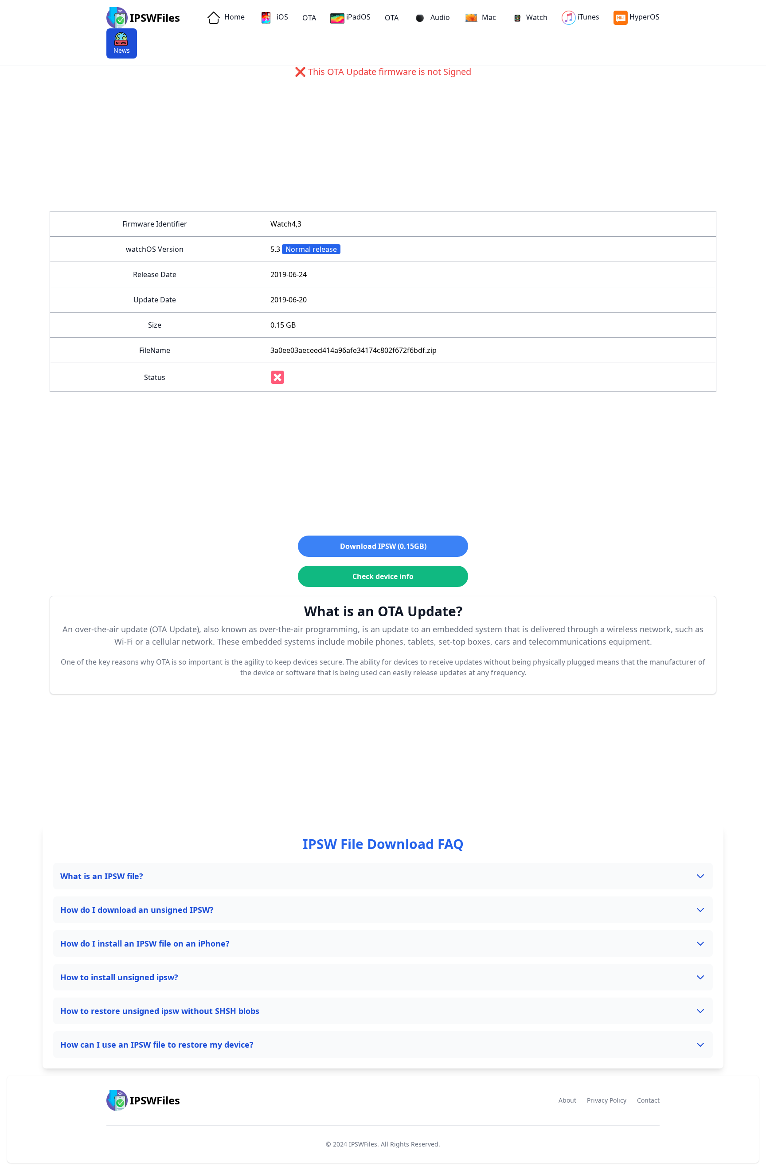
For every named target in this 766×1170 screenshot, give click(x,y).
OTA (309, 18)
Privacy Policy (606, 1100)
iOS (281, 17)
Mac (488, 17)
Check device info (383, 576)
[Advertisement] (316, 149)
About (567, 1100)
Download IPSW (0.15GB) (383, 546)
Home (234, 17)
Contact (648, 1100)
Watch (536, 17)
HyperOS (644, 17)
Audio (439, 17)
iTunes (588, 17)
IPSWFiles (363, 1144)
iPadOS (358, 17)
